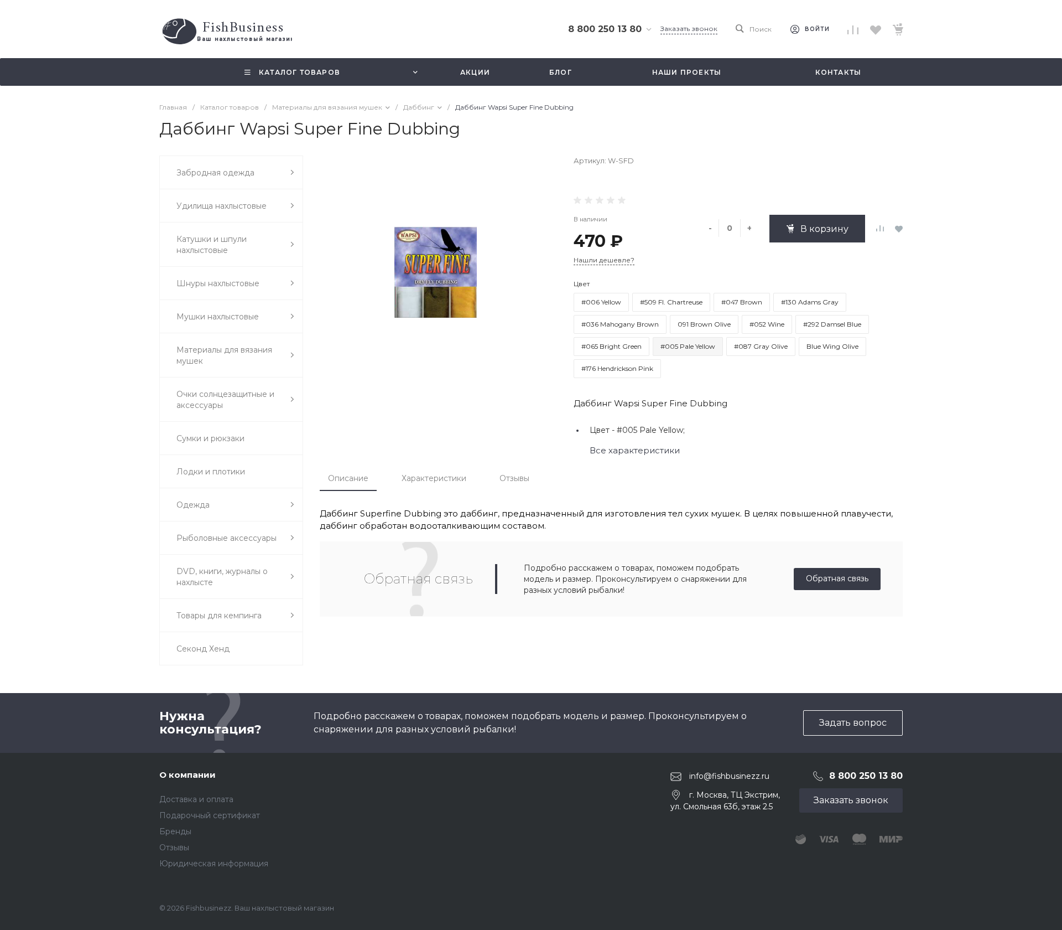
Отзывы (514, 478)
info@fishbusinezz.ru (729, 776)
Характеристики (434, 478)
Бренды (175, 831)
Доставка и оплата (196, 799)
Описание (348, 478)
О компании (187, 774)
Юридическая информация (213, 864)
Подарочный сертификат (209, 815)
